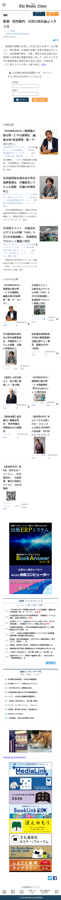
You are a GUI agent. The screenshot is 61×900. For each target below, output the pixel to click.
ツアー (17, 147)
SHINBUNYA (8, 147)
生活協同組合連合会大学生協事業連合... (23, 692)
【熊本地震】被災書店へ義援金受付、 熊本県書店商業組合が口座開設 (12, 423)
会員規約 (57, 891)
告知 (33, 458)
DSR (5, 244)
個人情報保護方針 (45, 891)
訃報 (40, 605)
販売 (5, 206)
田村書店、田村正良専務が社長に (22, 718)
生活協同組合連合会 (14, 203)
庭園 (8, 156)
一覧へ (49, 663)
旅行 (13, 156)
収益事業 (6, 153)
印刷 (14, 250)
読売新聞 (16, 34)
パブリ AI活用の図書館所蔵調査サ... (22, 696)
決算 (34, 605)
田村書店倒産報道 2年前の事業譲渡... (23, 679)
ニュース (6, 31)
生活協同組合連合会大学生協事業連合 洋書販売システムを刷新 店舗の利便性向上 (12, 341)
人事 (28, 605)
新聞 (13, 31)
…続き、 (44, 64)
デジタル (35, 316)
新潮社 (9, 34)
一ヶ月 (35, 674)
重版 (14, 256)
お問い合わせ (32, 891)
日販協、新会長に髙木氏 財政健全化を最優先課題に (30, 645)
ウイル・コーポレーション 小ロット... (23, 705)
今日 (22, 674)
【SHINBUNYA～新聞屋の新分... (20, 688)
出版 (10, 250)
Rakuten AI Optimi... (16, 714)
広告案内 (22, 891)
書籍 (10, 256)
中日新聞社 (18, 150)
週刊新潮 (25, 34)
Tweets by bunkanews (14, 757)
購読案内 (13, 891)
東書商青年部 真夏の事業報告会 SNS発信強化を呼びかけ (31, 649)
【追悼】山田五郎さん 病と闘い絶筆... (23, 701)
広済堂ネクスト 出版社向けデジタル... (23, 684)
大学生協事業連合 (13, 200)
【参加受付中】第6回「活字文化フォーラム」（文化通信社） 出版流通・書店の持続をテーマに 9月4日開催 (12, 477)
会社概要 (4, 891)
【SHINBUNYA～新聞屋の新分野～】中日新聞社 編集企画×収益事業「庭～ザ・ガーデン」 (33, 611)
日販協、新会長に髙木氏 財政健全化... (23, 709)
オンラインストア (10, 194)
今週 (28, 674)
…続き (8, 169)
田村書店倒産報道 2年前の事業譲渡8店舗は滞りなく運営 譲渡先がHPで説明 (42, 341)
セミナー (6, 503)
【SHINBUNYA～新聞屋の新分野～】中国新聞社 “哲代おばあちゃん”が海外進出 (41, 384)
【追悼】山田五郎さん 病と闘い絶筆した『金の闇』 (12, 381)
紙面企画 (19, 156)
